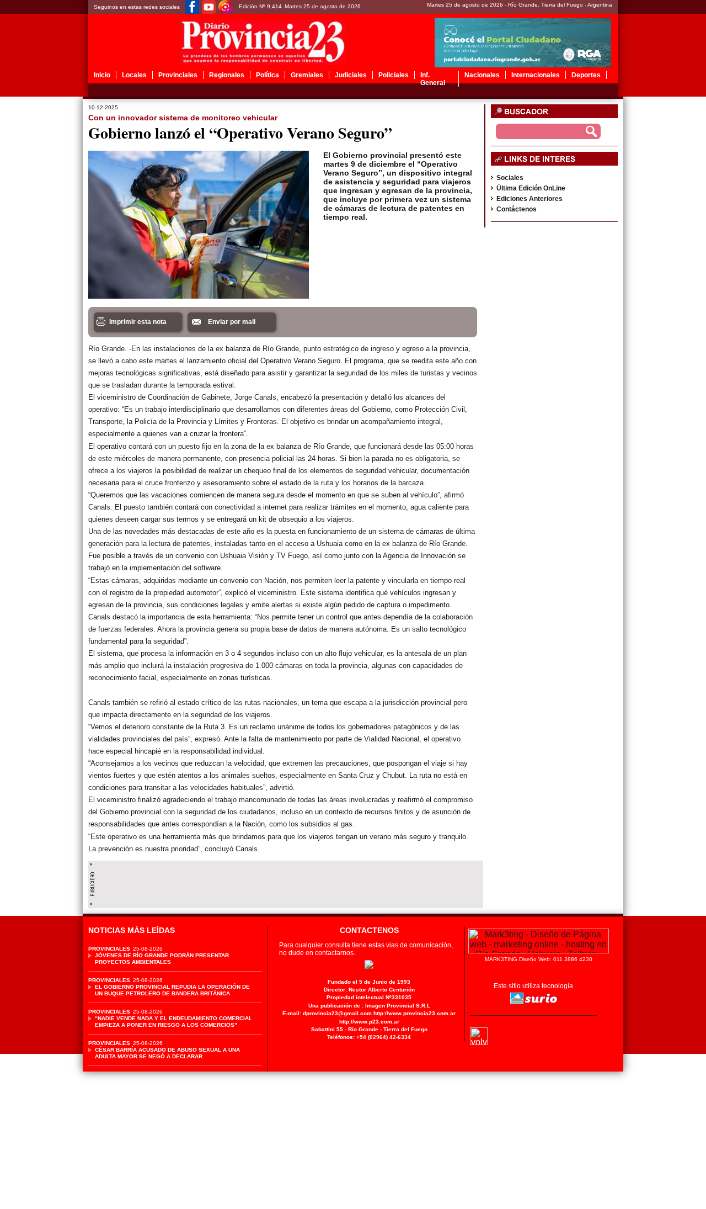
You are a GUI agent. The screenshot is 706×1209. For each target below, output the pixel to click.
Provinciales (177, 75)
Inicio (102, 75)
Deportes (586, 75)
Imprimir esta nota (138, 322)
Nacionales (482, 75)
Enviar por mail (231, 322)
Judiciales (351, 75)
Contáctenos (516, 209)
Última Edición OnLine (530, 188)
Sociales (509, 178)
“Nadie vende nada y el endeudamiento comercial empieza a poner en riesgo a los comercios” (173, 1021)
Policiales (393, 75)
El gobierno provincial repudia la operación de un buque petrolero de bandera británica (172, 990)
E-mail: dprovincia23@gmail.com (327, 1013)
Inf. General (432, 79)
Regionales (226, 75)
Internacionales (535, 75)
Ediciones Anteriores (529, 199)
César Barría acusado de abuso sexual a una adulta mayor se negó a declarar (167, 1053)
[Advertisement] (286, 881)
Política (267, 75)
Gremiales (307, 75)
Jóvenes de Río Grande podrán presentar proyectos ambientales (162, 958)
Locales (134, 75)
